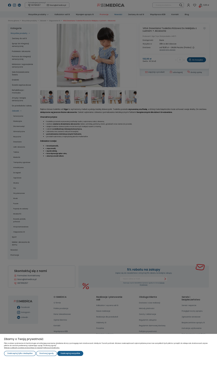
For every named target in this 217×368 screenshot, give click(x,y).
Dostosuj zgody (46, 353)
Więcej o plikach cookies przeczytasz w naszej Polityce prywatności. (32, 348)
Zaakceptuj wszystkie (70, 353)
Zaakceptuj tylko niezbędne (20, 353)
